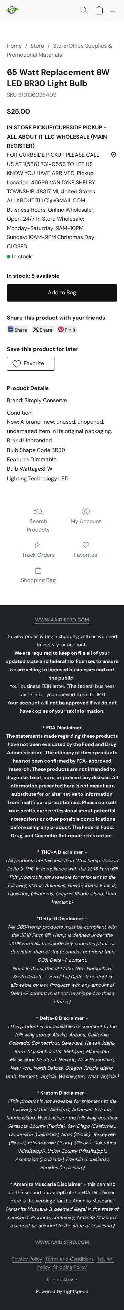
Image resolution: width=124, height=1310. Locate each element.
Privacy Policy (27, 1259)
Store (37, 45)
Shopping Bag (38, 580)
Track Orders (38, 555)
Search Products (38, 525)
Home (14, 45)
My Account (86, 521)
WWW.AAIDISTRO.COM (62, 620)
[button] (12, 10)
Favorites (85, 555)
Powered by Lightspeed (62, 1291)
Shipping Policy (70, 1267)
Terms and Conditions (69, 1259)
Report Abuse (62, 1279)
